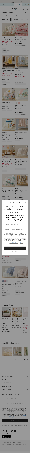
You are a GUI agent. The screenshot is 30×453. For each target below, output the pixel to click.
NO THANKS (15, 251)
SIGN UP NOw (15, 248)
